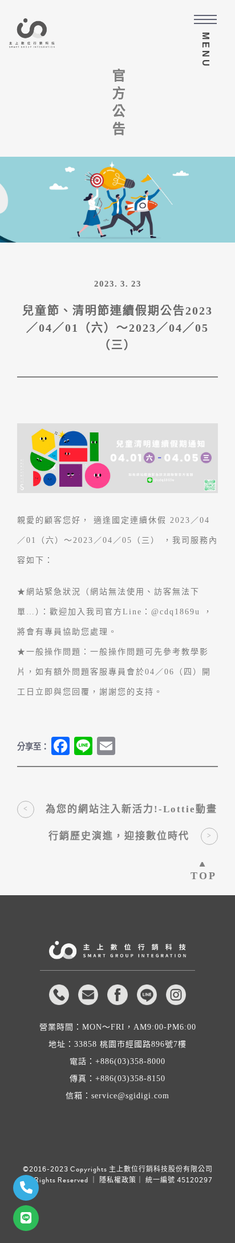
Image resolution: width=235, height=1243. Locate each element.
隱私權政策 (117, 1180)
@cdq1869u (175, 611)
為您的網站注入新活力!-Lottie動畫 (131, 809)
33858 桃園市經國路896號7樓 (130, 1045)
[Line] (26, 1218)
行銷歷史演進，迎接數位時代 (118, 836)
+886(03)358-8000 (130, 1062)
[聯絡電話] (26, 1188)
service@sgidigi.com (130, 1096)
